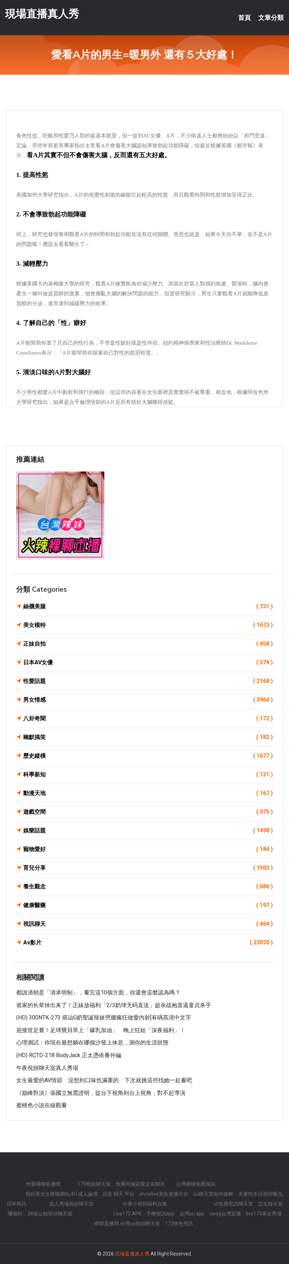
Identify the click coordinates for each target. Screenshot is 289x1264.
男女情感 (148, 699)
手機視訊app (160, 1213)
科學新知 (148, 774)
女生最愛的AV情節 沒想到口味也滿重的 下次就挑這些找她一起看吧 (104, 1080)
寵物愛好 (148, 849)
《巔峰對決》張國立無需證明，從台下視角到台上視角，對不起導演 (100, 1093)
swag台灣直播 (225, 1213)
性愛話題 (148, 681)
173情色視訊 (179, 1223)
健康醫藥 (148, 905)
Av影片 (148, 942)
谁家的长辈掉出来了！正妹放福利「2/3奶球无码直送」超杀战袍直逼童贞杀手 (113, 1005)
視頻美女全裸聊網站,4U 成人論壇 (61, 1194)
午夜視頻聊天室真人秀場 (47, 1068)
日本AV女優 (148, 662)
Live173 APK (127, 1213)
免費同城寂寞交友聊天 (140, 1184)
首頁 (244, 17)
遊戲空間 (148, 811)
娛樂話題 (148, 830)
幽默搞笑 (148, 737)
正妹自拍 (148, 643)
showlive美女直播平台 (163, 1194)
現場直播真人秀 (42, 13)
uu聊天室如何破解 (213, 1194)
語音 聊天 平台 (118, 1194)
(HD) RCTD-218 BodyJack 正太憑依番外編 (68, 1055)
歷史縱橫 (148, 755)
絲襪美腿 (148, 606)
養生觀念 (148, 886)
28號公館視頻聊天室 (50, 1213)
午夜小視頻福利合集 (145, 1204)
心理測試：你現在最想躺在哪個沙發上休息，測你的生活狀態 (92, 1042)
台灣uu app (191, 1213)
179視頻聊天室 (94, 1184)
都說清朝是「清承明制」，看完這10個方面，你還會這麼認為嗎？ (98, 992)
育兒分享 (148, 867)
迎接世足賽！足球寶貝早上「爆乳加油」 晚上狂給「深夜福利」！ (100, 1030)
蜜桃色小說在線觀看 (41, 1105)
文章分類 (271, 17)
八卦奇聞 (148, 718)
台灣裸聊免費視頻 (195, 1184)
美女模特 (148, 625)
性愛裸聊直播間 (43, 1184)
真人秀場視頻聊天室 (71, 1204)
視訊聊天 (148, 923)
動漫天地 (148, 793)
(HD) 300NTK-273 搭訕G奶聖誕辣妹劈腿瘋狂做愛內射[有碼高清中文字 (103, 1017)
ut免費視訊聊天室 (233, 1204)
